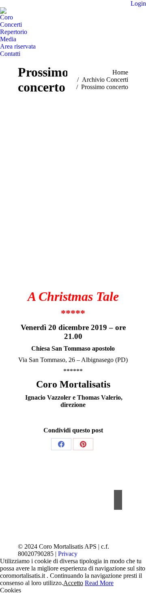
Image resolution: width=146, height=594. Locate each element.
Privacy (67, 553)
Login (138, 3)
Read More (99, 582)
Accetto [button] (73, 582)
